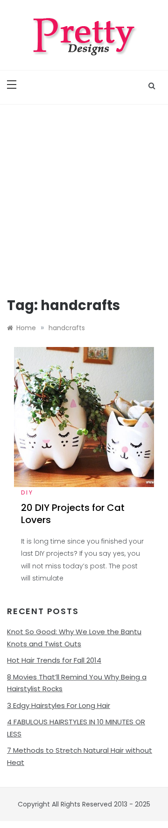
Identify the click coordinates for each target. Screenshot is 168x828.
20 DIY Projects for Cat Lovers (73, 513)
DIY (27, 492)
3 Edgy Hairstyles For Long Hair (58, 705)
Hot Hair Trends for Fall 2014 (54, 660)
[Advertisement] (84, 193)
